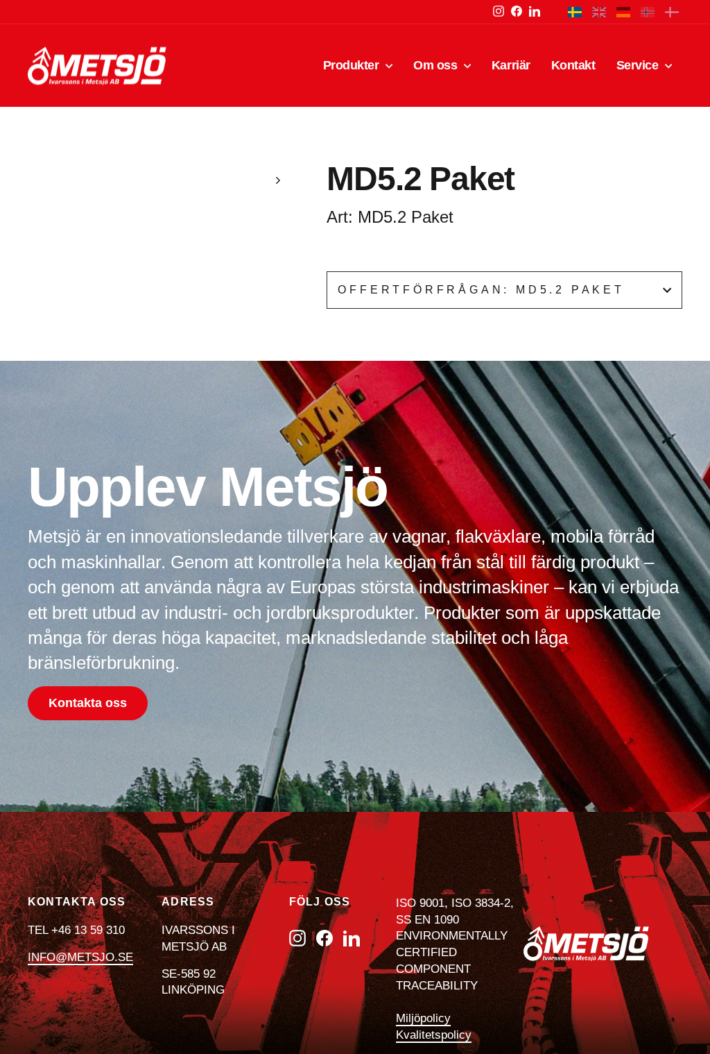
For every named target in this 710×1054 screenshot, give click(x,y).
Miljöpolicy (423, 1018)
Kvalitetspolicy (433, 1035)
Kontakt (573, 65)
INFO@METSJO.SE (80, 957)
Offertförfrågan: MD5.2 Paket (481, 290)
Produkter (353, 65)
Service (638, 65)
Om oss (436, 65)
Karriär (511, 65)
